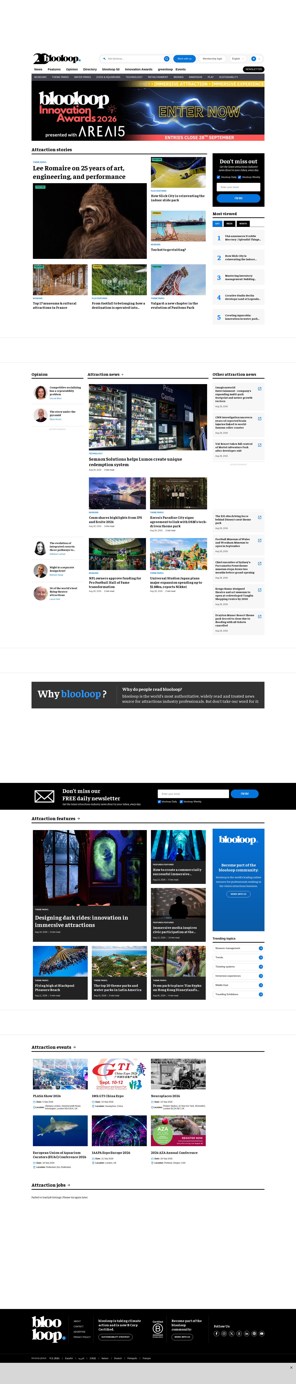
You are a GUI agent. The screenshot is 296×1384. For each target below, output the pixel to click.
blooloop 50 (111, 69)
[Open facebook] (216, 1333)
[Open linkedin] (246, 1333)
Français (147, 1358)
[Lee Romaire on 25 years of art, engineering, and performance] (90, 220)
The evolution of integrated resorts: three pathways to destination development (62, 546)
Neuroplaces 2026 (165, 1096)
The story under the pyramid (63, 413)
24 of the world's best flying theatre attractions (63, 591)
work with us (238, 894)
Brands (178, 77)
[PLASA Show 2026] (60, 1073)
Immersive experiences (228, 975)
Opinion (72, 69)
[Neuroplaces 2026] (178, 1073)
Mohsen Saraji (56, 575)
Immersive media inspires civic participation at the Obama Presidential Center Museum (175, 929)
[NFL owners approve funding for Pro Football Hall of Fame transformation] (117, 553)
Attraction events (51, 1047)
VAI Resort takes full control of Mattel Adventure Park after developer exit (233, 447)
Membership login (212, 58)
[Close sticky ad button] (291, 1367)
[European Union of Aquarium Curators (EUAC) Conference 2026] (60, 1130)
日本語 (93, 1358)
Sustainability (228, 77)
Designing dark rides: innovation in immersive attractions (81, 921)
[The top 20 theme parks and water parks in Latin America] (119, 960)
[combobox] (238, 59)
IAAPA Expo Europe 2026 (111, 1152)
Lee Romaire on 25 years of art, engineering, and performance (79, 171)
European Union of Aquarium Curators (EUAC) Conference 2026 (59, 1154)
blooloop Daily (229, 177)
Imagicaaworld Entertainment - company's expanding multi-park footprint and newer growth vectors (233, 394)
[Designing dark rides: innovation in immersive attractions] (90, 867)
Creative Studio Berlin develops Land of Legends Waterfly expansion (242, 299)
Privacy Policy (82, 1337)
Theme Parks (60, 77)
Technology (134, 77)
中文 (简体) (54, 1358)
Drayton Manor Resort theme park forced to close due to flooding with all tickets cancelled (234, 620)
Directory (90, 69)
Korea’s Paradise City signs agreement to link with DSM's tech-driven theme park (178, 521)
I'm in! (239, 198)
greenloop (165, 69)
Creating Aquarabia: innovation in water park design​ (241, 318)
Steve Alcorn (55, 419)
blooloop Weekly (251, 177)
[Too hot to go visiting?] (178, 225)
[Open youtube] (261, 1333)
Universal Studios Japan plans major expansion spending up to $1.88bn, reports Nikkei (176, 582)
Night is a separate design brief (62, 568)
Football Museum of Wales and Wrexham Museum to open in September (232, 542)
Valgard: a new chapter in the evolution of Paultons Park (174, 305)
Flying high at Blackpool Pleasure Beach (55, 987)
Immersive (195, 77)
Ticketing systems (225, 966)
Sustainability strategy (115, 1337)
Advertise (79, 1332)
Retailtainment (158, 77)
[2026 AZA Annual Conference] (178, 1130)
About (77, 1321)
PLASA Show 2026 (47, 1096)
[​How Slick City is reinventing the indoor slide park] (178, 172)
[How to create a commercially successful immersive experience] (178, 845)
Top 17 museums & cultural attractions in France (55, 305)
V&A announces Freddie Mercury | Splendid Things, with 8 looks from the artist (243, 239)
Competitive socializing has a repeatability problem (65, 390)
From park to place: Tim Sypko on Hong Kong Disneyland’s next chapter (177, 987)
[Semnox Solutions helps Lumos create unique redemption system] (148, 416)
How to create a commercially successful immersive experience (177, 871)
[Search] (166, 59)
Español (69, 1358)
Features (54, 69)
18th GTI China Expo (108, 1096)
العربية (81, 1358)
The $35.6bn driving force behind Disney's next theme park (233, 519)
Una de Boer (55, 398)
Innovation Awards (138, 69)
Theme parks (39, 162)
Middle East (221, 985)
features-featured (163, 865)
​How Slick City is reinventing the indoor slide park (178, 197)
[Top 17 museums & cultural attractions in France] (60, 279)
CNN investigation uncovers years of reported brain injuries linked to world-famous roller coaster (233, 422)
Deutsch (118, 1358)
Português (132, 1358)
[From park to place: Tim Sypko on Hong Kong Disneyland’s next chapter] (178, 960)
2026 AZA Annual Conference (174, 1152)
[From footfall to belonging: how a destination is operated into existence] (119, 279)
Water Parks (82, 77)
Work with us (185, 58)
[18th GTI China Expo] (119, 1073)
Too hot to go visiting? (168, 249)
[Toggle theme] (253, 58)
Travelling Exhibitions (226, 994)
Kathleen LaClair (57, 554)
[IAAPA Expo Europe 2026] (119, 1130)
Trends (219, 957)
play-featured (158, 191)
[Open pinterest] (254, 1333)
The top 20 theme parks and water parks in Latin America (117, 987)
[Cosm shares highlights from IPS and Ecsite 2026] (117, 492)
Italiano (105, 1358)
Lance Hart (55, 599)
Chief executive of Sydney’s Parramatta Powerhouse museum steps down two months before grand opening (234, 567)
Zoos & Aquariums (108, 77)
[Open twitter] (231, 1333)
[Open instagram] (224, 1333)
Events (181, 69)
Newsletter (254, 69)
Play (211, 77)
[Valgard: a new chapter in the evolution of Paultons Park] (178, 279)
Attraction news (104, 374)
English (236, 58)
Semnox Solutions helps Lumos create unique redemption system (135, 461)
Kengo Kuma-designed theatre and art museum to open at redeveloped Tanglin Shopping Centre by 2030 (234, 593)
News (38, 69)
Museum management (227, 948)
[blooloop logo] (57, 58)
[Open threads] (239, 1333)
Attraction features (53, 818)
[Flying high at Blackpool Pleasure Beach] (60, 960)
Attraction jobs (49, 1185)
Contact (78, 1326)
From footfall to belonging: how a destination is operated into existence (118, 305)
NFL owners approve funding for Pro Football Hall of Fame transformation (115, 582)
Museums (40, 77)
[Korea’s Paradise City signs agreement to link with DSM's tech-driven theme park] (178, 492)
